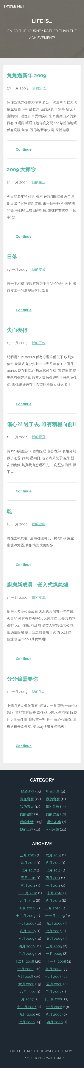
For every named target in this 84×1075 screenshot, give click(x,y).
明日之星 (53, 792)
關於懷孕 (27, 792)
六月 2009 (26, 939)
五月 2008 (54, 984)
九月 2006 (27, 1014)
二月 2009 (26, 954)
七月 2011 (53, 870)
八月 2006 (53, 1014)
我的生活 (38, 182)
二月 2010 (53, 908)
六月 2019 (53, 855)
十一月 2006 (27, 1007)
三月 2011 (27, 886)
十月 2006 (54, 1007)
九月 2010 (27, 901)
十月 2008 (25, 969)
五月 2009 (54, 939)
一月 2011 (52, 886)
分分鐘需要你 (22, 679)
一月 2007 (26, 999)
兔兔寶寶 (27, 799)
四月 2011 (52, 878)
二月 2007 (53, 992)
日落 (12, 257)
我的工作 (38, 343)
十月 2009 (26, 923)
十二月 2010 (27, 893)
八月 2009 (28, 931)
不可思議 (52, 829)
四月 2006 (55, 1022)
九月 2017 (28, 863)
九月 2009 (54, 923)
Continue (24, 149)
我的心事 (54, 822)
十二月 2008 (24, 961)
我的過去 (27, 807)
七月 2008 (53, 977)
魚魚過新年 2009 (26, 75)
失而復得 (17, 330)
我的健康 (38, 524)
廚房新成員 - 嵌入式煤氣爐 (37, 584)
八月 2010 (53, 901)
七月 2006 (27, 1022)
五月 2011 (28, 878)
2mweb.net (13, 6)
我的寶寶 (38, 437)
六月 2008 (26, 984)
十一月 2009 (55, 916)
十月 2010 (54, 893)
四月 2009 (27, 946)
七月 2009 (53, 931)
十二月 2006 (53, 999)
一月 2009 (54, 954)
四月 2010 (27, 908)
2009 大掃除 (21, 169)
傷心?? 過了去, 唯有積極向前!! (41, 424)
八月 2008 (25, 977)
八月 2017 (53, 863)
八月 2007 (28, 992)
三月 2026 (28, 855)
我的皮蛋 (38, 269)
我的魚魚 (39, 88)
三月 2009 (54, 946)
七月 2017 (28, 870)
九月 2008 (53, 969)
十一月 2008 (56, 961)
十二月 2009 (26, 916)
